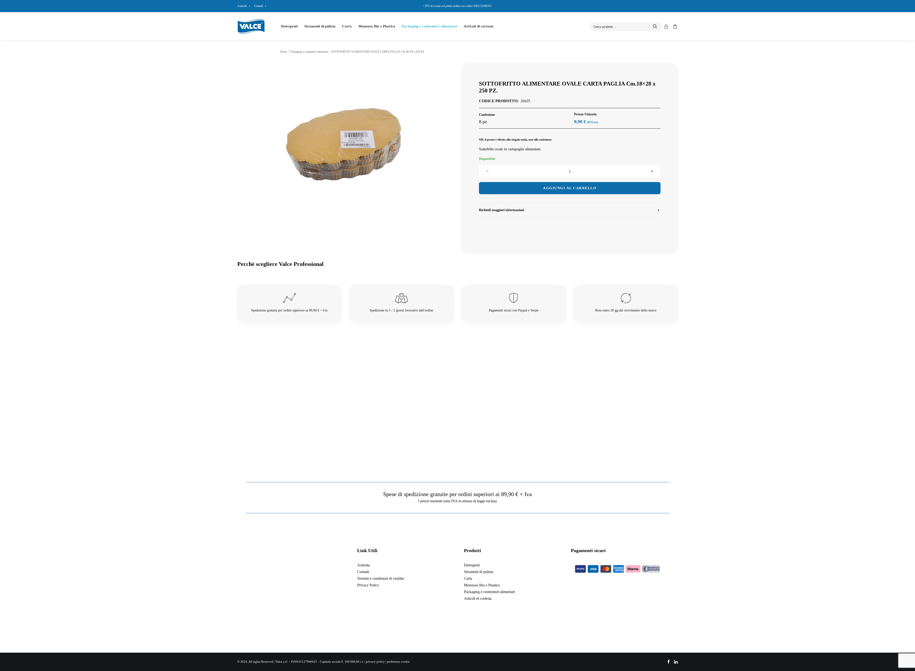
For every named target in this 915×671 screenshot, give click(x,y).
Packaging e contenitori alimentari (429, 26)
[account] (665, 26)
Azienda (242, 6)
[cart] (674, 26)
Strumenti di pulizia (320, 26)
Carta (347, 26)
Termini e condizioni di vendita (380, 578)
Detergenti (289, 26)
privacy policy (375, 661)
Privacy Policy (368, 585)
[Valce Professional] (251, 26)
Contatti (258, 6)
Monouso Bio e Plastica (376, 26)
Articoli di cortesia (478, 26)
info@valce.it (294, 615)
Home (283, 51)
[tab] (570, 210)
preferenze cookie (398, 661)
